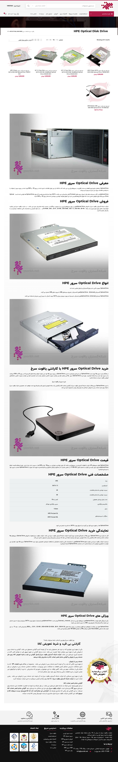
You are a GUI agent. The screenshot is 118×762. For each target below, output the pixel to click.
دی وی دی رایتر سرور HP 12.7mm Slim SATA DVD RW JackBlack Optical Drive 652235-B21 (46, 72)
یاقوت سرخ (31, 31)
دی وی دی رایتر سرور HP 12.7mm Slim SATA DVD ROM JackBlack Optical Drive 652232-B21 (72, 72)
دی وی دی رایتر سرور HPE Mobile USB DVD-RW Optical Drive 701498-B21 (98, 107)
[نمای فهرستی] (41, 40)
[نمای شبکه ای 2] (38, 40)
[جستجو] (28, 6)
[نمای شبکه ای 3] (35, 40)
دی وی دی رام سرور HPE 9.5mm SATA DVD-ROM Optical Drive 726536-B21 (98, 71)
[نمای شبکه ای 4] (32, 40)
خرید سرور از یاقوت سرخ (59, 382)
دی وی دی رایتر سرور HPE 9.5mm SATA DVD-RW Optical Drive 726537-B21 (19, 72)
